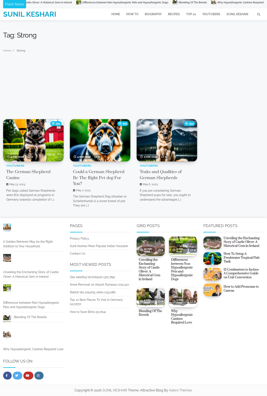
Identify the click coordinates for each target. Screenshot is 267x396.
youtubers (15, 165)
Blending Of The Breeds (175, 2)
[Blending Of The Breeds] (7, 319)
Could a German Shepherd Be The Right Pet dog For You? (98, 177)
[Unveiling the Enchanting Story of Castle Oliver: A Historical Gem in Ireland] (7, 259)
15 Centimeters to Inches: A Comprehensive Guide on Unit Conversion (241, 273)
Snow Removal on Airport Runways (93, 284)
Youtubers (211, 14)
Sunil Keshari (237, 14)
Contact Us (77, 253)
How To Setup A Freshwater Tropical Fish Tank (241, 258)
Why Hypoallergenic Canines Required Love (226, 2)
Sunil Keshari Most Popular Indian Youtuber (99, 246)
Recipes (174, 14)
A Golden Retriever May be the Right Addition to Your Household (28, 244)
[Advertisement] (133, 88)
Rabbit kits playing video (86, 292)
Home (115, 14)
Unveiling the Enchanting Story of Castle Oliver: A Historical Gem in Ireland (31, 274)
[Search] (259, 14)
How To (132, 14)
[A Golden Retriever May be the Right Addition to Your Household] (7, 228)
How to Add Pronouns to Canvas (241, 289)
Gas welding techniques (86, 277)
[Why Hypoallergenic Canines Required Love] (7, 335)
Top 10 (191, 14)
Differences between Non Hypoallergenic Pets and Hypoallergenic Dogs (108, 2)
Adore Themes (180, 390)
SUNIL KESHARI (29, 14)
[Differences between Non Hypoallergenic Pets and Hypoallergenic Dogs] (7, 289)
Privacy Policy (79, 238)
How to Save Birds (82, 312)
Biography (153, 14)
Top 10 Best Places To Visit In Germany (96, 299)
